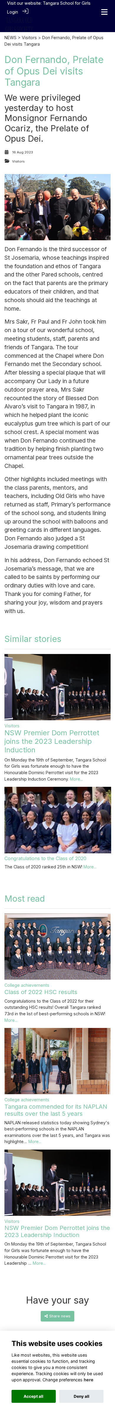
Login (12, 11)
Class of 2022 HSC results (40, 992)
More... (76, 778)
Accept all (33, 1396)
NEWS (10, 37)
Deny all (81, 1396)
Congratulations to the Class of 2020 (45, 858)
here (88, 1379)
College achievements (26, 985)
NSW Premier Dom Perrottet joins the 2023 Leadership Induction (51, 741)
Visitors (29, 37)
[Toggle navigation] (104, 12)
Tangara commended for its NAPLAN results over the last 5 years (55, 1110)
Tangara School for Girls (67, 3)
